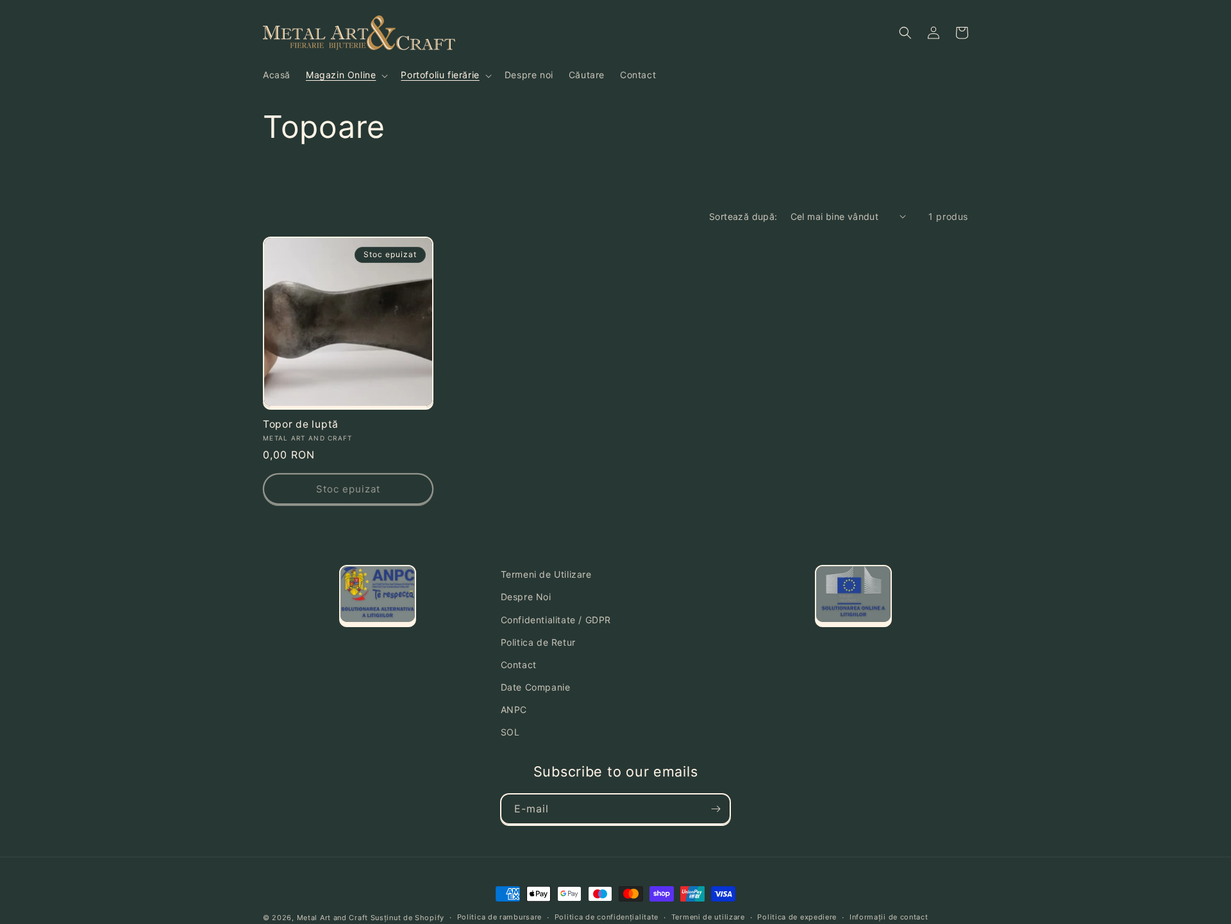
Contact (519, 664)
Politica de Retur (538, 642)
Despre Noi (526, 596)
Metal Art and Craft (332, 917)
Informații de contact (889, 916)
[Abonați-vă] (715, 809)
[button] (345, 75)
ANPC (514, 709)
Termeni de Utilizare (546, 574)
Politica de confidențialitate (606, 916)
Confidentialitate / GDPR (556, 619)
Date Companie (536, 687)
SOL (510, 732)
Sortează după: (743, 216)
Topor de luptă (301, 424)
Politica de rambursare (499, 916)
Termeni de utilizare (708, 916)
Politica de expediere (797, 916)
